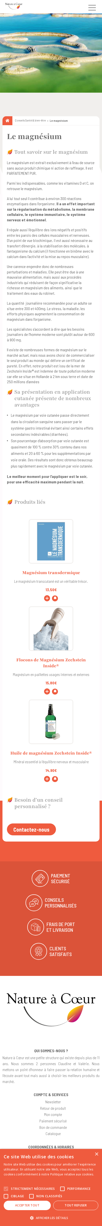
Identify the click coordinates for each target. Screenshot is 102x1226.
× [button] (96, 1154)
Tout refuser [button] (76, 1205)
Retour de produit (53, 1108)
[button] (51, 1217)
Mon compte (53, 1114)
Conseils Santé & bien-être (30, 120)
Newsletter (53, 1101)
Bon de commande (53, 1127)
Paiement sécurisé (53, 1120)
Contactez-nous (31, 829)
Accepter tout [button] (27, 1205)
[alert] (51, 1187)
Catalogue (53, 1133)
